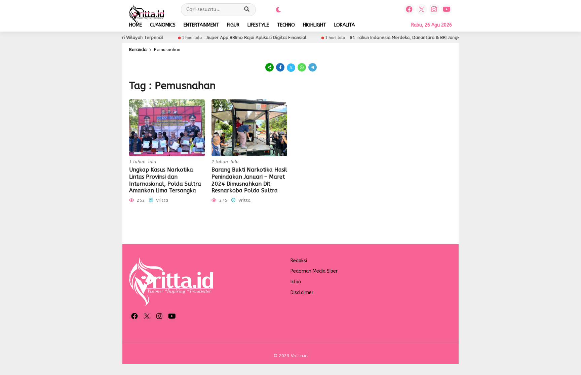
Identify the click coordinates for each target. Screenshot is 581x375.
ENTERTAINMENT (201, 25)
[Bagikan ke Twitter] (291, 67)
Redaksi (298, 261)
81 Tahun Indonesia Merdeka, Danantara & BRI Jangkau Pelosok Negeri (414, 37)
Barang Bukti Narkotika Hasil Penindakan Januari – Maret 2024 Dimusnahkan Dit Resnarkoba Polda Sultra (249, 180)
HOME (135, 25)
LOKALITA (344, 25)
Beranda (138, 49)
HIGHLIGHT (314, 25)
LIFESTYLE (258, 25)
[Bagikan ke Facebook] (280, 67)
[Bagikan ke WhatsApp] (302, 67)
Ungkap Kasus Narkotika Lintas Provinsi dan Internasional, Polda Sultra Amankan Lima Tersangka (165, 180)
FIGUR (233, 25)
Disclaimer (301, 292)
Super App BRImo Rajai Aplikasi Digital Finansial (247, 37)
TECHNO (286, 25)
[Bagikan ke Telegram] (312, 67)
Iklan (295, 282)
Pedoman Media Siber (314, 271)
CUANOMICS (163, 25)
